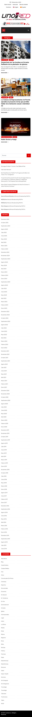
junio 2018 (4, 479)
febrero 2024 (4, 275)
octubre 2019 (4, 436)
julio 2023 (4, 288)
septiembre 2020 (5, 400)
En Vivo (3, 601)
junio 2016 (4, 515)
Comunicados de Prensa (7, 578)
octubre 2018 (4, 473)
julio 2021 (3, 367)
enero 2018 (4, 489)
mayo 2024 (4, 265)
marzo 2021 (4, 380)
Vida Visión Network (6, 169)
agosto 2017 (4, 492)
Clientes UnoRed (23, 4)
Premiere (3, 654)
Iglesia (2, 611)
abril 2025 (3, 242)
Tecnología (4, 687)
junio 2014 (4, 548)
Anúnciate (15, 4)
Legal (2, 618)
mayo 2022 (4, 334)
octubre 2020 (4, 397)
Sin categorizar (5, 683)
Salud (2, 670)
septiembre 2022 (5, 321)
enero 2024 (4, 278)
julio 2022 (4, 328)
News (2, 641)
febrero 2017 (4, 499)
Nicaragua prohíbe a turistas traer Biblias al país (13, 166)
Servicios (3, 677)
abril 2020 (3, 417)
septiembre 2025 (5, 226)
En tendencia (4, 598)
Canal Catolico (4, 565)
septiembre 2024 (5, 259)
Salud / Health (4, 674)
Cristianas (3, 581)
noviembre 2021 (5, 354)
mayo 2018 (4, 482)
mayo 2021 (4, 374)
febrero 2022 (4, 344)
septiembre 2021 (5, 361)
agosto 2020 (4, 403)
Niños (11, 97)
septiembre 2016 (5, 509)
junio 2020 (4, 410)
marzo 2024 (4, 272)
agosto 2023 (4, 285)
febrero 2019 (4, 463)
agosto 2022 (4, 324)
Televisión (3, 693)
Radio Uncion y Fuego (9, 139)
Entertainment (5, 604)
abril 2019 (3, 456)
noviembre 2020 (5, 394)
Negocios (3, 637)
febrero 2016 (4, 529)
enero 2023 (4, 308)
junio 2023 (4, 291)
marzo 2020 (4, 420)
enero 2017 (4, 502)
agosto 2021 (4, 364)
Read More (4, 72)
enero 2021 (4, 387)
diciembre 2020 (5, 390)
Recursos (3, 667)
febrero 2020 (4, 423)
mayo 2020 (4, 413)
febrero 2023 (4, 305)
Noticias (3, 647)
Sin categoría (4, 680)
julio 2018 (3, 476)
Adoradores (4, 558)
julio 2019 (3, 446)
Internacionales (5, 614)
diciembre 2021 (5, 351)
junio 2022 (4, 331)
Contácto (8, 7)
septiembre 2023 (5, 282)
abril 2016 (3, 522)
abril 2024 (3, 268)
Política (3, 651)
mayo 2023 (4, 295)
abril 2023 (3, 298)
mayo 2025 (4, 239)
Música (3, 634)
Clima (2, 575)
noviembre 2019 (5, 433)
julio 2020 (4, 407)
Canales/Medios (6, 137)
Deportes (3, 585)
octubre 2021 (4, 357)
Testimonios (4, 697)
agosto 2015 (4, 542)
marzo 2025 (4, 245)
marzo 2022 (4, 341)
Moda (2, 631)
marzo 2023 (4, 301)
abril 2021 (3, 377)
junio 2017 (4, 496)
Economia (3, 591)
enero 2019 (4, 466)
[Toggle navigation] (3, 30)
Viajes (2, 700)
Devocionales (4, 588)
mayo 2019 (4, 453)
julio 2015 (3, 545)
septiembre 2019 (5, 440)
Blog (2, 562)
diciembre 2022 (5, 311)
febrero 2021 (4, 384)
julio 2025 (4, 232)
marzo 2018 (4, 486)
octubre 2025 (4, 222)
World (11, 60)
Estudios (3, 608)
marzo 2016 (4, 525)
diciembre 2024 (5, 252)
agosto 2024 (4, 262)
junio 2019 (4, 450)
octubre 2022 (4, 318)
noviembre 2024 (5, 255)
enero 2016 (4, 532)
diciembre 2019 (5, 430)
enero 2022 (4, 347)
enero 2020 (4, 427)
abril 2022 (3, 338)
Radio (14, 137)
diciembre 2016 (5, 506)
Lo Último (4, 60)
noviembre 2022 (5, 315)
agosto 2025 (4, 229)
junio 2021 (4, 371)
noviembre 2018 (5, 469)
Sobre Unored (7, 4)
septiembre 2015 (5, 538)
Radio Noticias (4, 660)
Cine (2, 571)
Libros (2, 621)
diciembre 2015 (5, 535)
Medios (3, 627)
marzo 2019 (4, 459)
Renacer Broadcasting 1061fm (22, 196)
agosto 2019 (4, 443)
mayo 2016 (4, 519)
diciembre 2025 (5, 219)
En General (4, 595)
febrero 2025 (4, 249)
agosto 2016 (4, 512)
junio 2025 (4, 235)
